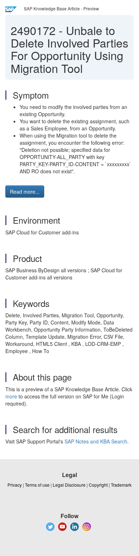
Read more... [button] (25, 191)
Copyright (98, 485)
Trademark (121, 485)
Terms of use (37, 485)
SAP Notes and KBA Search (96, 441)
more (11, 396)
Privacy (14, 485)
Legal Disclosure (69, 485)
